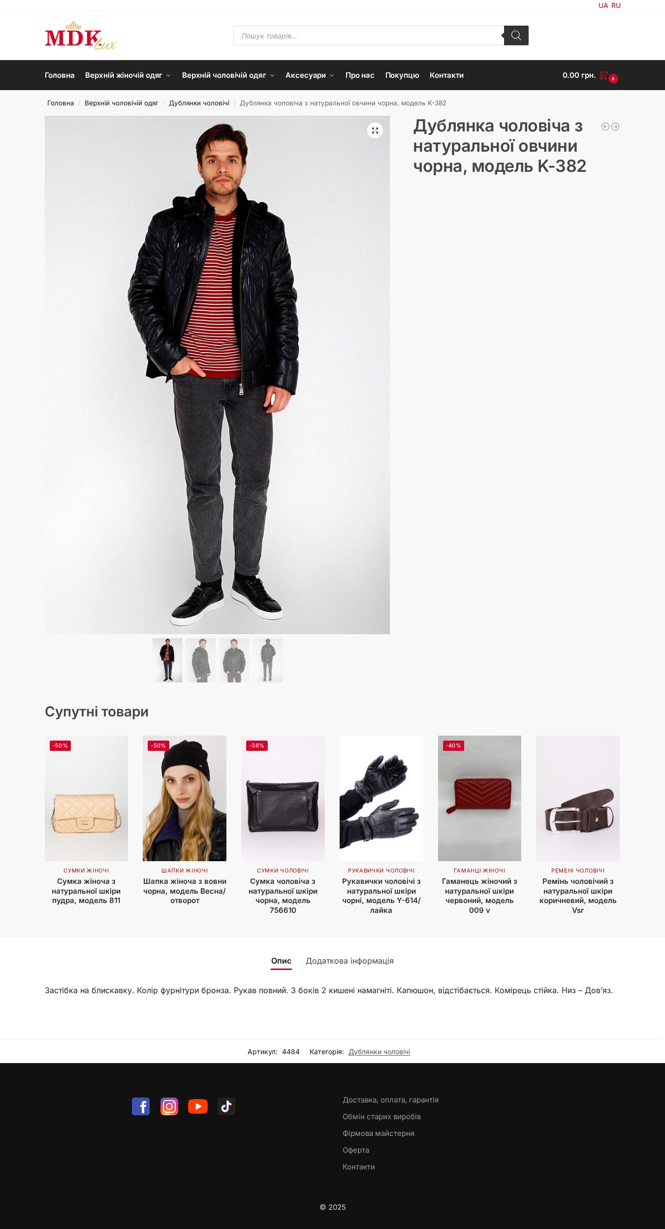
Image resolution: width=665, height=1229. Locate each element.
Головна (60, 103)
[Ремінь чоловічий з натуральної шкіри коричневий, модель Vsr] (578, 798)
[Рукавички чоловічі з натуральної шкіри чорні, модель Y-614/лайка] (381, 798)
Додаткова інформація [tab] (350, 961)
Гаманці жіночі (479, 870)
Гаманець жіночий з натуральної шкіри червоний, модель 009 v (479, 895)
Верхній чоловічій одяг (121, 103)
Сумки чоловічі (283, 870)
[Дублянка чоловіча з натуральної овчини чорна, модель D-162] (605, 126)
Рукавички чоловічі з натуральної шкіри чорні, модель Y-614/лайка (381, 895)
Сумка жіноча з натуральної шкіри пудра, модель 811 (86, 890)
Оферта (356, 1150)
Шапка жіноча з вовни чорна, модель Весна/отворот (184, 890)
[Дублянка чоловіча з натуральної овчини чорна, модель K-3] (615, 126)
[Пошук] (516, 35)
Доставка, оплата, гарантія (391, 1099)
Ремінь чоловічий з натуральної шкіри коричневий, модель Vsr (578, 895)
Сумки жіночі (86, 870)
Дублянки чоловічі (199, 103)
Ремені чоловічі (578, 870)
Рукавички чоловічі (381, 870)
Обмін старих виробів (382, 1116)
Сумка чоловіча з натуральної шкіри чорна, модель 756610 (283, 895)
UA (603, 5)
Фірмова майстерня (378, 1133)
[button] (592, 75)
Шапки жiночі (184, 870)
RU (616, 5)
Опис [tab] (281, 961)
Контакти (359, 1166)
